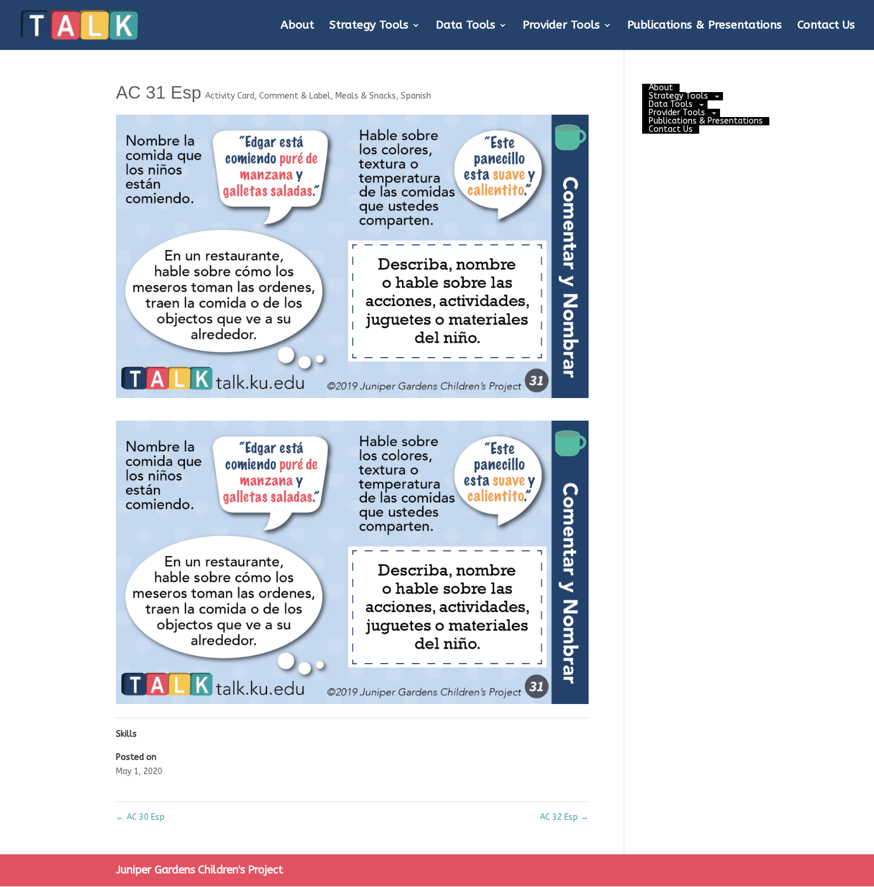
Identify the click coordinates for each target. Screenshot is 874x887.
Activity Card (229, 96)
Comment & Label (295, 96)
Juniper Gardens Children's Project (199, 869)
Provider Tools (561, 26)
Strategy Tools (368, 26)
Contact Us (826, 26)
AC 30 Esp (140, 817)
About (297, 26)
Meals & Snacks (365, 96)
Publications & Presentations (704, 26)
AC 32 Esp (564, 817)
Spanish (416, 96)
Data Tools (465, 26)
